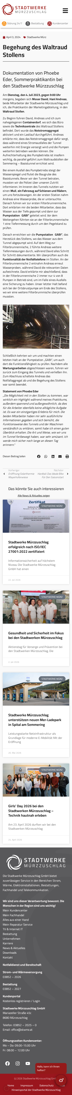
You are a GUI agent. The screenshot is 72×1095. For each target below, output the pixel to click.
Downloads (9, 952)
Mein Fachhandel (13, 915)
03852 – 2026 (12, 977)
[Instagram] (17, 1063)
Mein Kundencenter (15, 910)
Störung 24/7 (14, 23)
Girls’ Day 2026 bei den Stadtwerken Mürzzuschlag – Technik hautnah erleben (31, 811)
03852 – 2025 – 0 (25, 1025)
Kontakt (8, 957)
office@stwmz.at (21, 1029)
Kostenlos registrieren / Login (21, 1001)
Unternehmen (11, 938)
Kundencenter (60, 23)
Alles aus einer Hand (16, 919)
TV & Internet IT (13, 929)
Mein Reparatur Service (17, 924)
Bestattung (37, 23)
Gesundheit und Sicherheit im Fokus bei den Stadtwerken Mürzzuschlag (36, 635)
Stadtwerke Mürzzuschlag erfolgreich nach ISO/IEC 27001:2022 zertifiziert (28, 547)
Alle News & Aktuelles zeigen (34, 495)
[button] (7, 327)
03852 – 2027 (12, 989)
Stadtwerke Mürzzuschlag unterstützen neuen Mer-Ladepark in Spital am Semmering (34, 720)
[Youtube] (27, 1063)
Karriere (8, 943)
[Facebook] (7, 1063)
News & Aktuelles (14, 948)
